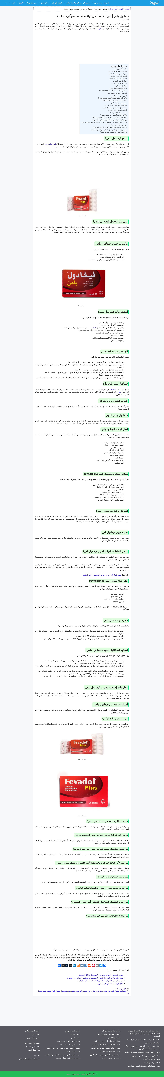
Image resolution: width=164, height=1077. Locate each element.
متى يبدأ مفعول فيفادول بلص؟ (117, 71)
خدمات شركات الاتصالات (73, 3)
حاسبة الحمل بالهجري (72, 1031)
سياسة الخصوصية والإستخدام (29, 1059)
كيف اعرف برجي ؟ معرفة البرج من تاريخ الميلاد (143, 1039)
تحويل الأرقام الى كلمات (151, 1059)
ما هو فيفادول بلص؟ (120, 69)
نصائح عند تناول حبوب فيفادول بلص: (115, 105)
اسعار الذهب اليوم (33, 1038)
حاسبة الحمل (75, 1038)
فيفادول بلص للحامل (89, 991)
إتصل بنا (37, 1055)
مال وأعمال (44, 3)
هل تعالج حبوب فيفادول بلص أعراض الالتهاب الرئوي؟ (110, 127)
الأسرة (21, 3)
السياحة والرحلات (57, 3)
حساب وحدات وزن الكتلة (111, 1058)
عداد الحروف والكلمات (152, 1063)
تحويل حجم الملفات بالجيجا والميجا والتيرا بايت (144, 1066)
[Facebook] (105, 965)
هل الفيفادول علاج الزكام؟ (118, 113)
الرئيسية (106, 3)
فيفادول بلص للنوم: (121, 86)
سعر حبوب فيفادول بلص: (119, 103)
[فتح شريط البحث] (6, 3)
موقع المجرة (85, 1074)
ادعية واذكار (86, 3)
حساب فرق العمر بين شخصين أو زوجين (146, 1056)
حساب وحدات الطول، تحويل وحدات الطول (105, 1055)
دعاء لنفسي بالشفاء (33, 1047)
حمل (119, 392)
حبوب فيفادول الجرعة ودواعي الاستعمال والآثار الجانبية (102, 575)
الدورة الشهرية (50, 144)
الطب (13, 3)
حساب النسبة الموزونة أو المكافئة (68, 1058)
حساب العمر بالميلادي (152, 1043)
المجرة (127, 9)
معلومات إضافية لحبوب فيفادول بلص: (115, 108)
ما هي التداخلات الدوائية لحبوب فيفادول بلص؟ (112, 98)
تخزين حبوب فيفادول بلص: (118, 96)
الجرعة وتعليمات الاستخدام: (118, 78)
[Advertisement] (82, 48)
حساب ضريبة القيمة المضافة (70, 1045)
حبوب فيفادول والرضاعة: (119, 83)
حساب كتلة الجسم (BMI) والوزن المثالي (106, 1045)
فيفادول (113, 389)
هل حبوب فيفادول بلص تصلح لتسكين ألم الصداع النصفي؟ (109, 130)
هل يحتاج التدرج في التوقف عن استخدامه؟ (113, 132)
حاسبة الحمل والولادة (32, 1031)
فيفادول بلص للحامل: (120, 81)
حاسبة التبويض (75, 1034)
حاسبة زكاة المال (114, 1038)
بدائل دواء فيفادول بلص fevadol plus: (114, 100)
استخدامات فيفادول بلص (119, 991)
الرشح (94, 328)
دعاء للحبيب (36, 1034)
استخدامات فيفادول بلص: (119, 76)
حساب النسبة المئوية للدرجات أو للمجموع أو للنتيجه (62, 1055)
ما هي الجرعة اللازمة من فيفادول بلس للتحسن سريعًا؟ (109, 117)
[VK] (82, 965)
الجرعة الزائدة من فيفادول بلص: (116, 93)
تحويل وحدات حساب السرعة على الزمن (105, 1048)
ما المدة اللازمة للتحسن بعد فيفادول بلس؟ (113, 115)
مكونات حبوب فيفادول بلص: (118, 74)
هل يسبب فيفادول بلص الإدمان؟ (117, 125)
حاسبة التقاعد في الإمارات (111, 1031)
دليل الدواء (113, 9)
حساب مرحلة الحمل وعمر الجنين (68, 1041)
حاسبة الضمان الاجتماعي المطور (108, 1034)
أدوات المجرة (98, 3)
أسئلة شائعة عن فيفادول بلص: (117, 110)
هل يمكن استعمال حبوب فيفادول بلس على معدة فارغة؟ (109, 120)
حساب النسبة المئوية (72, 1051)
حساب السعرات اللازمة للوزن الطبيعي (106, 1041)
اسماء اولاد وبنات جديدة (32, 1043)
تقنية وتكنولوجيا (32, 3)
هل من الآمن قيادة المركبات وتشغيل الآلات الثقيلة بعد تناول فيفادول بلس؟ (104, 122)
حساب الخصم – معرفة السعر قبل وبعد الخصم (63, 1048)
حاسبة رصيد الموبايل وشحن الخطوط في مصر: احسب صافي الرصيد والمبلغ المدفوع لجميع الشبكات (143, 1033)
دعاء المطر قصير (34, 1050)
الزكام (99, 29)
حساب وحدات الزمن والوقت (110, 1051)
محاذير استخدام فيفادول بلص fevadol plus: (113, 91)
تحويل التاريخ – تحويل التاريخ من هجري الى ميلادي (142, 1052)
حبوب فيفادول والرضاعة (103, 991)
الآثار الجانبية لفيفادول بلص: (118, 88)
